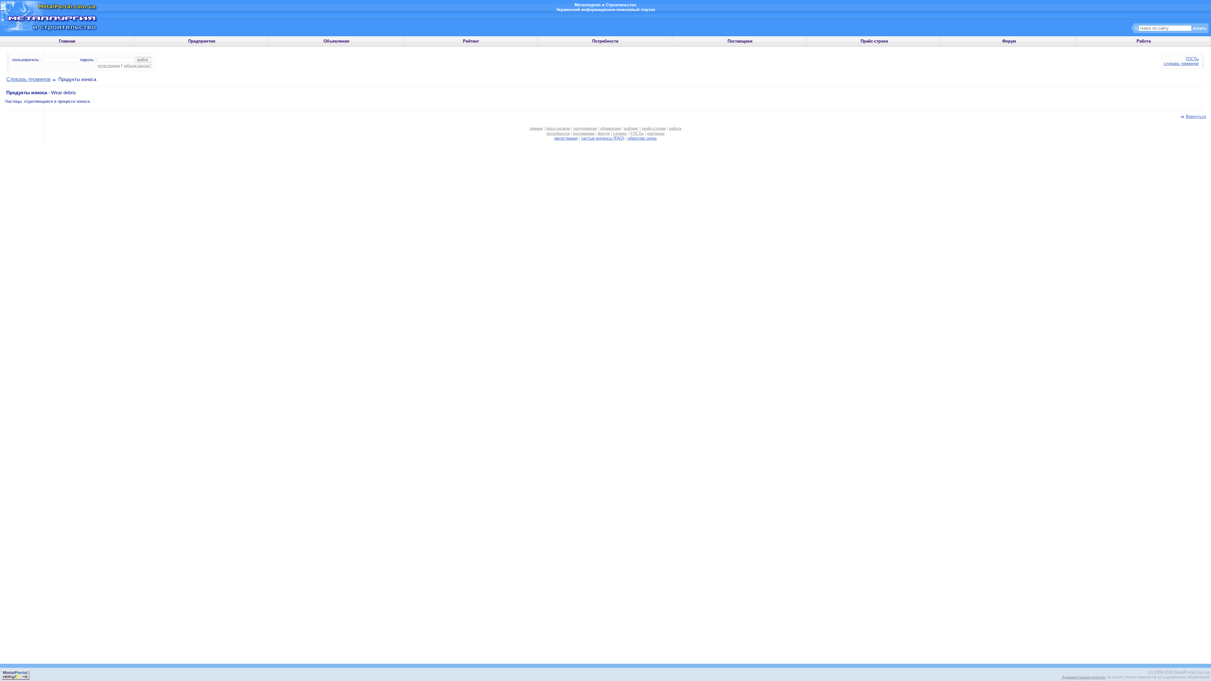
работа (675, 128)
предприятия (585, 128)
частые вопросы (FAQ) (602, 138)
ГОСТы (1192, 58)
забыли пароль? (137, 65)
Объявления (336, 41)
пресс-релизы (558, 128)
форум (604, 133)
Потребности (605, 41)
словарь (620, 133)
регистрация (109, 65)
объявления (610, 128)
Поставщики (740, 41)
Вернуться (1196, 116)
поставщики (583, 133)
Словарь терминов (28, 79)
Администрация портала (1083, 677)
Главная (67, 41)
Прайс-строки (874, 41)
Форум (1009, 41)
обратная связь (642, 138)
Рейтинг (471, 41)
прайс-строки (654, 128)
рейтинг (631, 128)
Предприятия (201, 41)
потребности (558, 133)
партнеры (655, 133)
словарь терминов (1181, 63)
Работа (1144, 41)
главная (536, 128)
